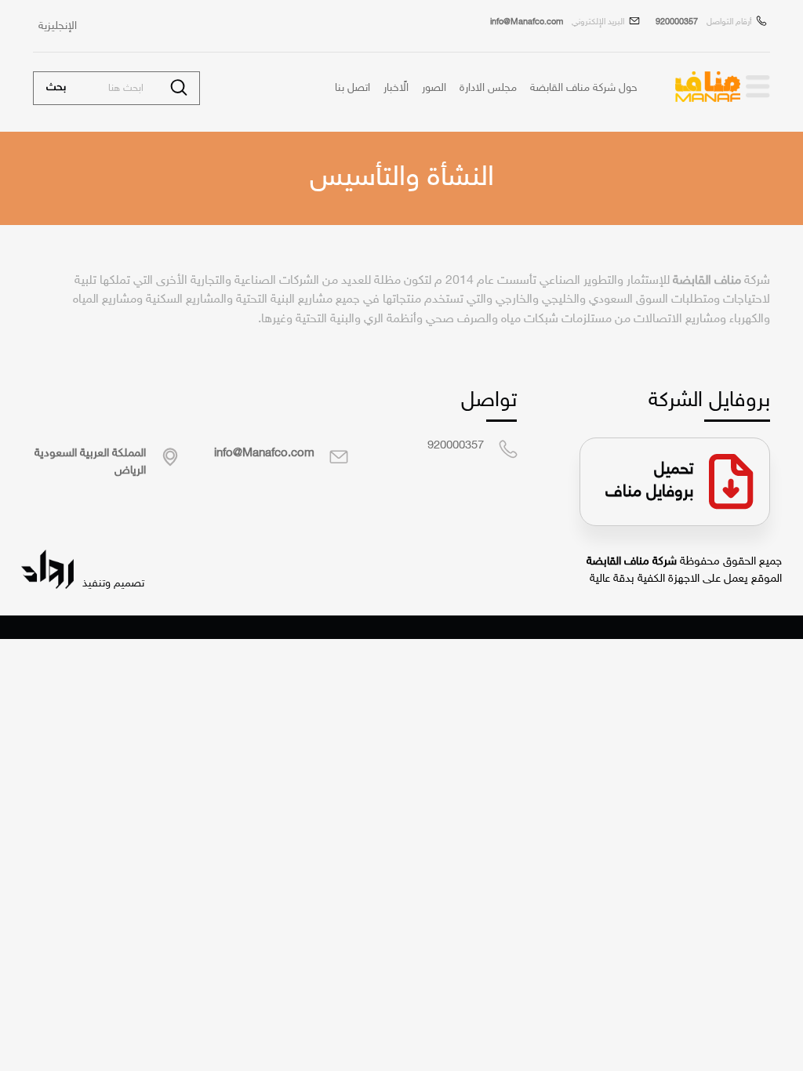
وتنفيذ (95, 583)
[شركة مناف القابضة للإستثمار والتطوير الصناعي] (756, 86)
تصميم (127, 583)
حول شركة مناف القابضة (584, 88)
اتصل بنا (352, 88)
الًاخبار (396, 88)
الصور (434, 88)
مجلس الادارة (488, 88)
